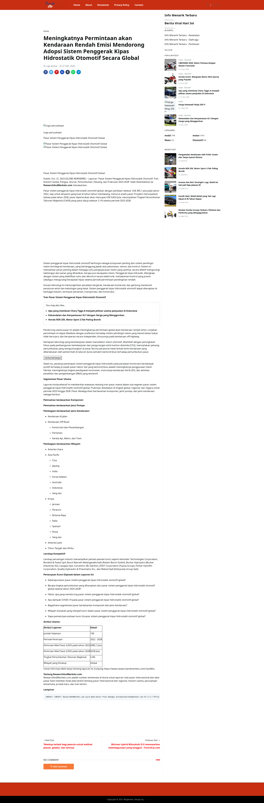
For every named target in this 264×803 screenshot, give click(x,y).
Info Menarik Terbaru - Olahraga (181, 39)
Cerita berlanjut (53, 357)
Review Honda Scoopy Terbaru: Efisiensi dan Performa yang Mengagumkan (199, 211)
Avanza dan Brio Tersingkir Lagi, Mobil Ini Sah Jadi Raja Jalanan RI (198, 183)
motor (181, 60)
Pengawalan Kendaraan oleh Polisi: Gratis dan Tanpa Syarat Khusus (198, 156)
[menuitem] (77, 5)
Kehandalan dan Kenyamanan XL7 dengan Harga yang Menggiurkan (86, 315)
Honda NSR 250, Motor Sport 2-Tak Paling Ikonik (74, 319)
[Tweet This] (51, 72)
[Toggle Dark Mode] (213, 5)
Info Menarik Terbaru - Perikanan (182, 44)
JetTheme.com (150, 799)
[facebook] (208, 5)
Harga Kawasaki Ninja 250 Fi (191, 104)
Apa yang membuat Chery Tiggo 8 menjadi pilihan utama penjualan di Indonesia (92, 310)
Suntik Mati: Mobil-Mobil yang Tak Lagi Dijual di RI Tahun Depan (197, 197)
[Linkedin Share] (62, 72)
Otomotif (187, 60)
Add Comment (60, 766)
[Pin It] (56, 72)
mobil (180, 87)
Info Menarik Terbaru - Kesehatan (182, 35)
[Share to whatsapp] (73, 72)
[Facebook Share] (45, 72)
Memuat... (170, 19)
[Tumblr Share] (67, 72)
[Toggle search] (218, 4)
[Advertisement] (93, 19)
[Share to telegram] (78, 72)
